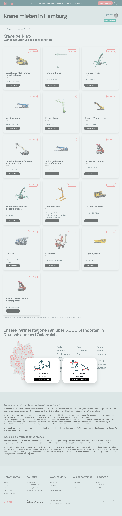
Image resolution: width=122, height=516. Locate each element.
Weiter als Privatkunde (42, 379)
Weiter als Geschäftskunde (80, 379)
